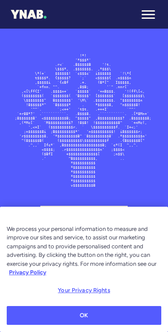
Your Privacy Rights (84, 290)
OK (84, 315)
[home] (29, 14)
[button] (148, 14)
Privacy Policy (27, 272)
